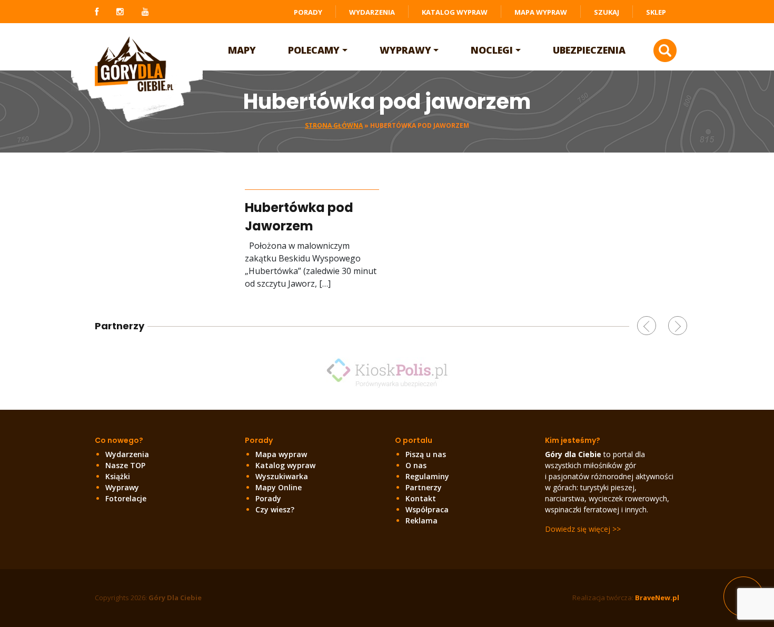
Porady (308, 12)
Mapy (242, 50)
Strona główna (334, 125)
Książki (117, 476)
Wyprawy (405, 50)
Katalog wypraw (455, 12)
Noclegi (492, 50)
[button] (646, 325)
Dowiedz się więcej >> (583, 529)
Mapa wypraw (540, 12)
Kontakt (420, 498)
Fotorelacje (125, 498)
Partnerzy (423, 487)
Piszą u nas (425, 454)
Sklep (656, 12)
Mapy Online (278, 487)
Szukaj (606, 12)
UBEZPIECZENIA (589, 50)
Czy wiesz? (274, 509)
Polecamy (314, 50)
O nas (415, 465)
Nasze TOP (125, 465)
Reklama (421, 520)
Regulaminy (427, 476)
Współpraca (427, 509)
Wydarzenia (372, 12)
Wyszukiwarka (281, 476)
